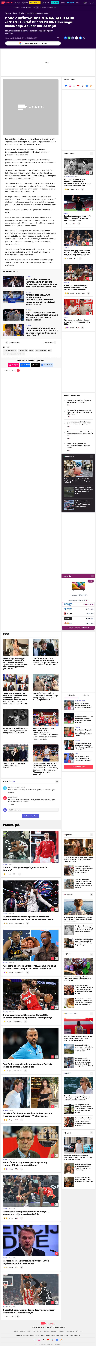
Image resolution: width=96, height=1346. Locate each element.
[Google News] (87, 85)
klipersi (6, 354)
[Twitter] (74, 85)
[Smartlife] (54, 1331)
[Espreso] (22, 1331)
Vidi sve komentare (30, 816)
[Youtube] (78, 85)
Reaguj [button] (7, 370)
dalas (31, 350)
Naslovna (8, 13)
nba (49, 350)
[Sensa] (62, 1331)
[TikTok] (82, 85)
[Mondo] (7, 3)
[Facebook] (66, 85)
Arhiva (66, 1335)
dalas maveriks (41, 350)
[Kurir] (16, 1331)
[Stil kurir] (34, 1331)
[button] (59, 37)
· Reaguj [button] (71, 189)
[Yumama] (70, 1331)
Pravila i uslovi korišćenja (43, 1335)
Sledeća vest (48, 342)
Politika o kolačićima (57, 1335)
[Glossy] (39, 1331)
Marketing (19, 1335)
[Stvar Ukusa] (79, 1331)
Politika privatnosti (74, 1335)
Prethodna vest (14, 342)
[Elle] (29, 1331)
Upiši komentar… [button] (15, 810)
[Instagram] (70, 85)
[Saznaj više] (91, 456)
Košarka (21, 13)
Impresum (26, 1335)
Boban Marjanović (10, 350)
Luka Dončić (23, 350)
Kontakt (32, 1335)
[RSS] (91, 85)
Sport (15, 13)
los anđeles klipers (17, 354)
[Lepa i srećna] (46, 1331)
